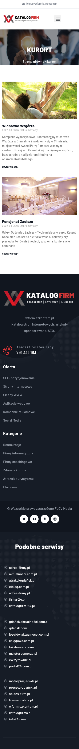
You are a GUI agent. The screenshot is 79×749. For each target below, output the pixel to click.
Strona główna (33, 61)
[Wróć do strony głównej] (21, 19)
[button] (57, 18)
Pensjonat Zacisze (17, 221)
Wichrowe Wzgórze (18, 126)
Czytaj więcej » (10, 166)
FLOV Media (63, 508)
